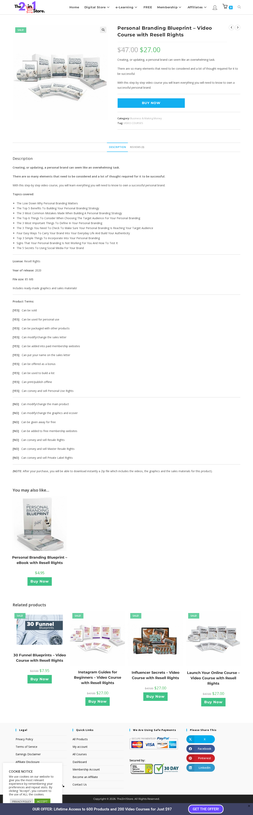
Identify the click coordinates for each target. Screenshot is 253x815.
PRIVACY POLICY (21, 801)
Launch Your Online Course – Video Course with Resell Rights (213, 678)
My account (80, 747)
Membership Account (86, 769)
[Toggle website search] (239, 7)
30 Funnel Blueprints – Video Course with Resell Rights (39, 658)
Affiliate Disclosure (28, 762)
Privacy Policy (24, 739)
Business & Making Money (146, 118)
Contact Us (80, 784)
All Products (80, 739)
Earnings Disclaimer (28, 754)
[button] (103, 30)
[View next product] (237, 27)
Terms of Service (26, 747)
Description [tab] (117, 147)
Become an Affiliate (85, 777)
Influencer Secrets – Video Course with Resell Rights (155, 675)
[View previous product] (231, 27)
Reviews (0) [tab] (137, 147)
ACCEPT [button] (42, 801)
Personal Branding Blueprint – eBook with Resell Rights (39, 560)
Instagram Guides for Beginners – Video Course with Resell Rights (97, 677)
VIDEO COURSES (133, 123)
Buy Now (151, 103)
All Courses (80, 754)
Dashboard (80, 762)
